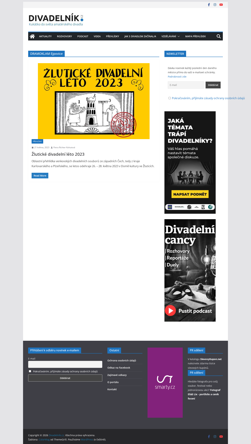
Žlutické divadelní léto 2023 (58, 154)
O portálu (113, 382)
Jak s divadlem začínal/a (140, 36)
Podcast (82, 36)
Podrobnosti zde (177, 76)
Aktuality (45, 36)
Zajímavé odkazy (117, 375)
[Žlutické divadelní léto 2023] (94, 101)
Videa (97, 36)
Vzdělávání (169, 36)
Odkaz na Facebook (118, 367)
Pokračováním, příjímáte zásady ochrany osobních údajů (208, 98)
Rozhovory (64, 36)
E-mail (31, 358)
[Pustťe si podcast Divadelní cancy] (190, 221)
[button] (178, 36)
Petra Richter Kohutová (64, 147)
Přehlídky (112, 36)
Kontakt (112, 389)
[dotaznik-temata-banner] (190, 114)
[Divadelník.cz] (32, 36)
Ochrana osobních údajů (121, 360)
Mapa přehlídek (195, 36)
